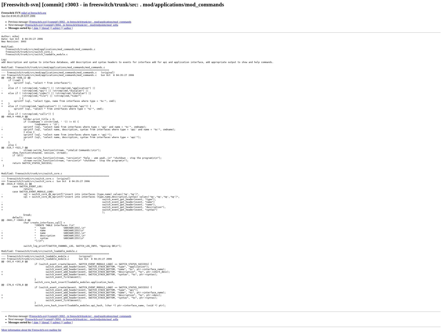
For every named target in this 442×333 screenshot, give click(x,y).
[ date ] (36, 28)
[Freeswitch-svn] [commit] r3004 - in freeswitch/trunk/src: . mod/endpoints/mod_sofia (71, 24)
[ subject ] (56, 28)
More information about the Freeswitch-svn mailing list (31, 330)
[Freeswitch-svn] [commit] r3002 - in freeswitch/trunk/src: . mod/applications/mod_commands (80, 21)
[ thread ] (45, 28)
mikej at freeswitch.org (33, 12)
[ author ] (68, 28)
